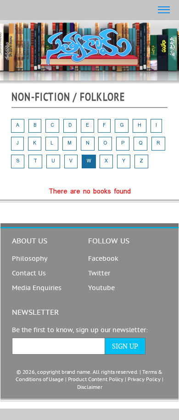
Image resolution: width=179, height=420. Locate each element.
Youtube (101, 288)
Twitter (99, 273)
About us (29, 241)
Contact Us (29, 273)
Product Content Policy (96, 379)
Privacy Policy (144, 379)
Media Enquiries (37, 288)
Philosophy (29, 259)
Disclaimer (89, 387)
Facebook (103, 259)
